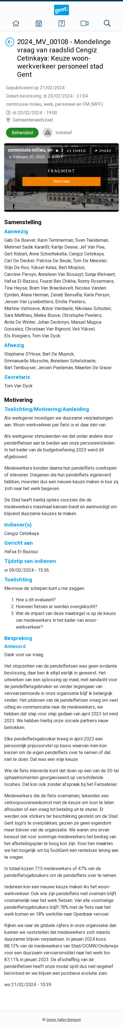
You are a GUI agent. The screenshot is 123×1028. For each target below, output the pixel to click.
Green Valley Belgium (63, 1019)
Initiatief (63, 132)
